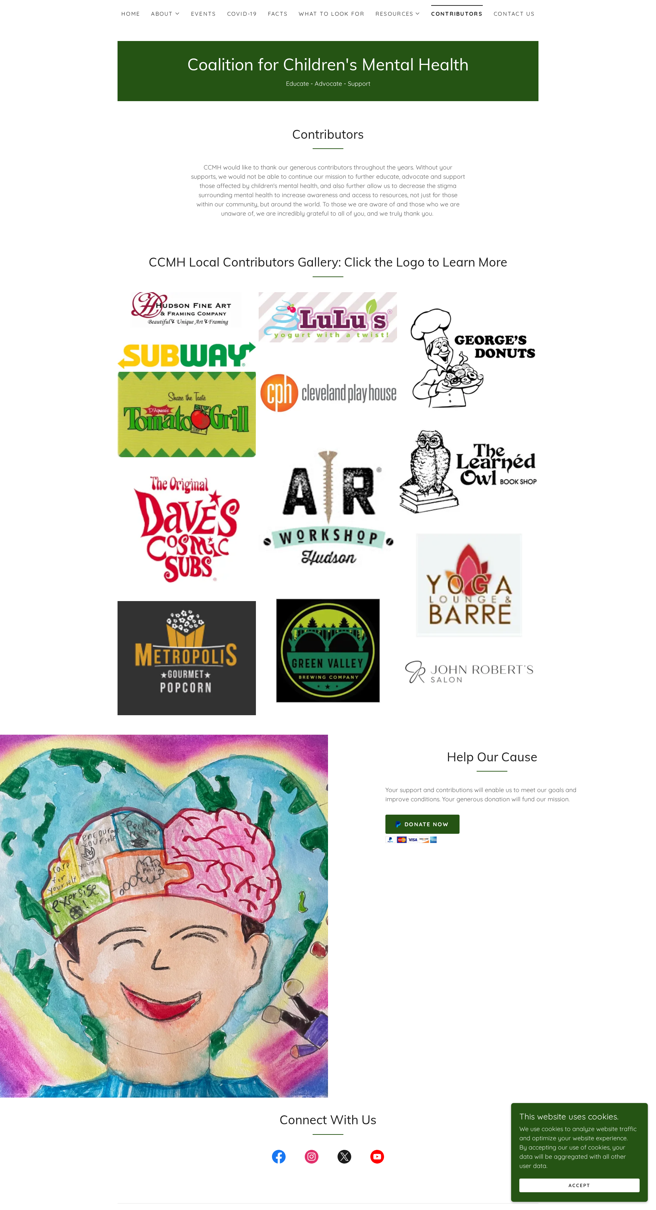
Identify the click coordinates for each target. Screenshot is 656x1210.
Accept (579, 1185)
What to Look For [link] (332, 13)
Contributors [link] (456, 13)
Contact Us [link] (514, 13)
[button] (165, 14)
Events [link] (203, 13)
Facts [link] (278, 13)
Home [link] (130, 13)
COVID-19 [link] (242, 13)
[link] (328, 68)
